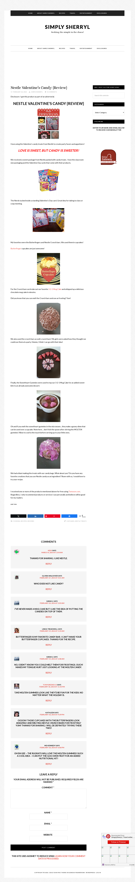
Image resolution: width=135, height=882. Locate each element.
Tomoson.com (74, 491)
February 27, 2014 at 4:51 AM (52, 578)
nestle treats (80, 521)
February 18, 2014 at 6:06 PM (52, 747)
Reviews (31, 521)
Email (48, 823)
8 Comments (52, 92)
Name (48, 812)
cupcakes (70, 521)
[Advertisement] (67, 70)
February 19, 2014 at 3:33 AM (52, 631)
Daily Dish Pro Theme (57, 872)
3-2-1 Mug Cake (54, 289)
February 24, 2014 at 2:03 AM (52, 603)
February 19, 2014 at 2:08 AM (52, 659)
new (50, 550)
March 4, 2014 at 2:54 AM (52, 552)
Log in (98, 872)
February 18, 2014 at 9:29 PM (52, 715)
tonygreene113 (50, 685)
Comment (48, 787)
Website (47, 834)
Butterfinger (16, 248)
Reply (49, 563)
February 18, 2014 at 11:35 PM (52, 687)
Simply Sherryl (67, 27)
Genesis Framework (77, 872)
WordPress (90, 872)
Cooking (16, 521)
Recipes (24, 521)
